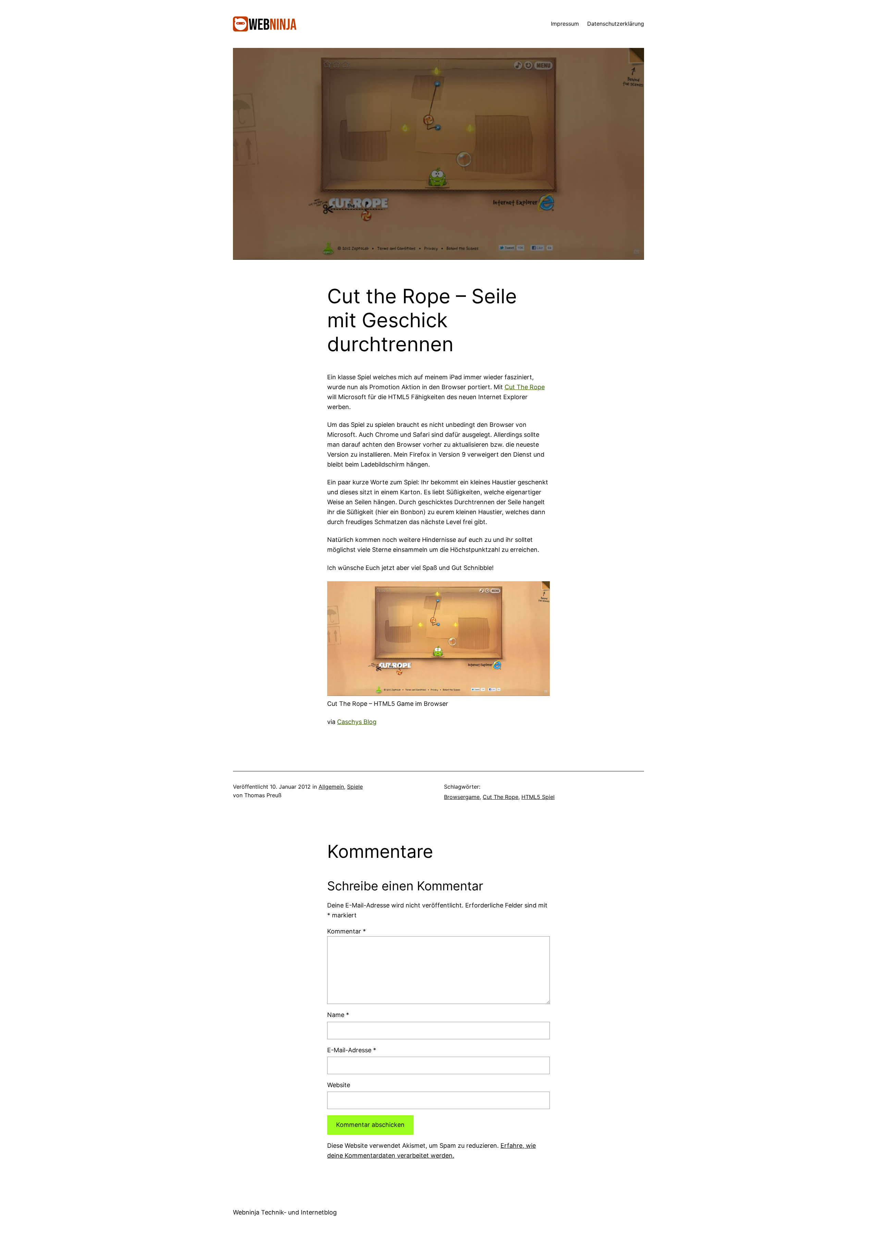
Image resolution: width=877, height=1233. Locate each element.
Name (338, 1014)
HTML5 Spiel (538, 796)
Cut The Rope (525, 387)
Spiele (355, 786)
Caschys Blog (356, 721)
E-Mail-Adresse (351, 1050)
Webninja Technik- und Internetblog (285, 1212)
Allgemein (331, 786)
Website (338, 1085)
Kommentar (346, 931)
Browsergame (462, 796)
